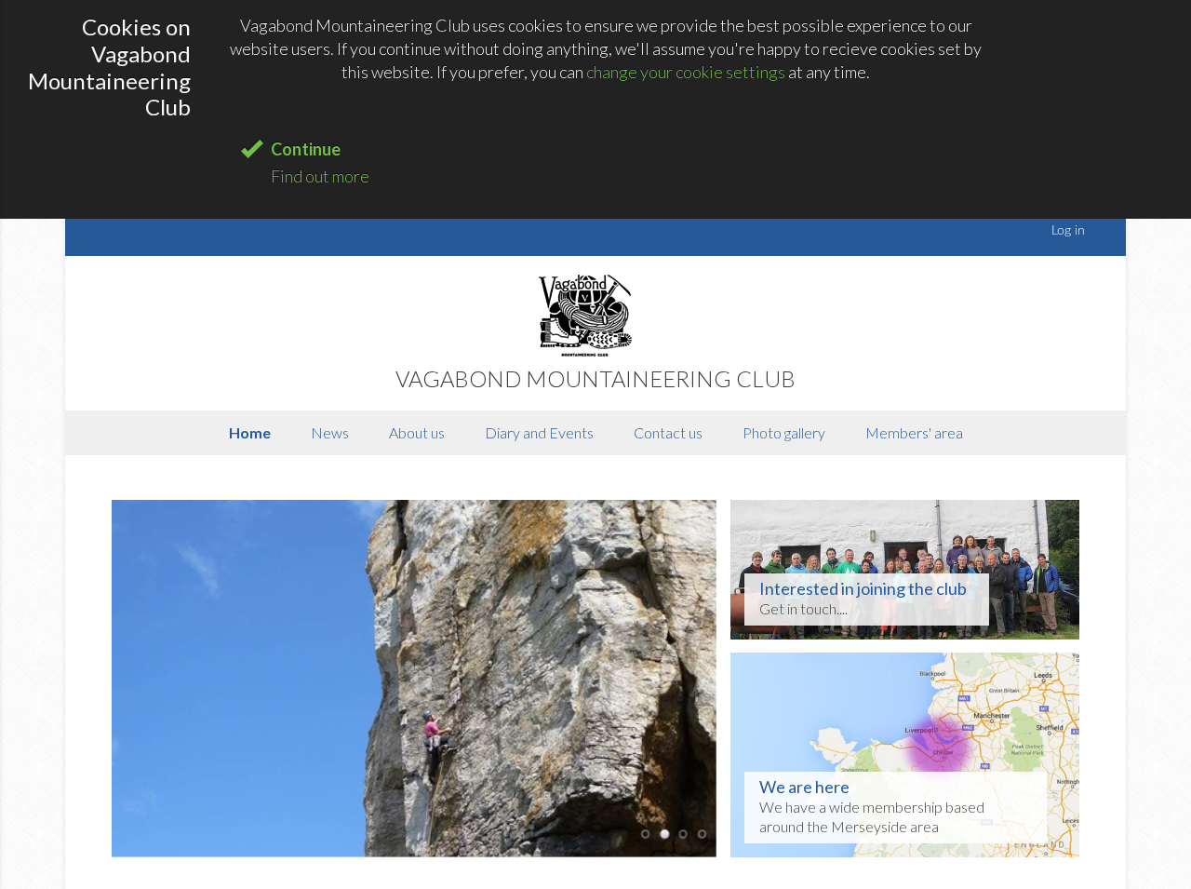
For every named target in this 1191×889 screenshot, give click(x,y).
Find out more (320, 176)
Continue (306, 149)
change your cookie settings (685, 71)
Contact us (668, 432)
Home (250, 432)
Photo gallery (784, 432)
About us (417, 432)
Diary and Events (539, 432)
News (330, 432)
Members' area (914, 432)
